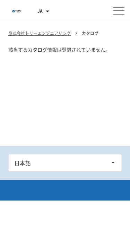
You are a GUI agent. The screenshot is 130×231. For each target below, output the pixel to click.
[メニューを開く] (119, 10)
